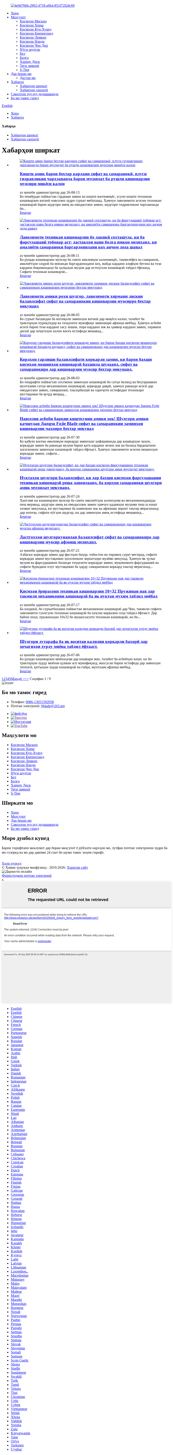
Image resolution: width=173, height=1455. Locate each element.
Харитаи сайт (77, 867)
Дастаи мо (28, 78)
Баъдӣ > (19, 679)
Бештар (25, 213)
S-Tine (24, 70)
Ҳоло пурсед (11, 863)
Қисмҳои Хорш (31, 25)
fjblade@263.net (53, 706)
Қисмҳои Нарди (32, 41)
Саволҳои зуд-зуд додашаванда (34, 94)
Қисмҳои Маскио (33, 21)
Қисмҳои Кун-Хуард (35, 29)
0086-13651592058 (40, 702)
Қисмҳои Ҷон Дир (34, 45)
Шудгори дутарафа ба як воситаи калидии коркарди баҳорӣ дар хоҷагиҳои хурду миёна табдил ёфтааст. (84, 644)
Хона (15, 13)
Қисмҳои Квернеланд (36, 33)
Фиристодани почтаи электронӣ (27, 875)
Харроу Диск (30, 62)
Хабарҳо (17, 82)
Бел (22, 53)
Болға (24, 58)
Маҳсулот (18, 17)
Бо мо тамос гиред (25, 98)
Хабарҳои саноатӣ (34, 90)
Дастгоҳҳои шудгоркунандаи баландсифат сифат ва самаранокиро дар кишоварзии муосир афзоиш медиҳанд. (89, 539)
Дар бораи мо (21, 74)
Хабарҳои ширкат (33, 86)
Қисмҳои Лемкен (33, 37)
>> (27, 679)
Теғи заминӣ (29, 66)
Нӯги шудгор (30, 49)
